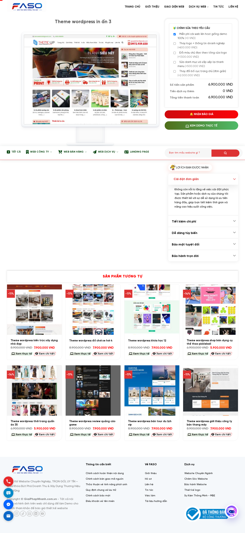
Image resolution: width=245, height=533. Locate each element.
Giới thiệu (152, 6)
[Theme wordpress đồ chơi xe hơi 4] (93, 309)
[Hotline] (8, 481)
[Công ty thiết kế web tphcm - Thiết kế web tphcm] (27, 6)
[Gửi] (225, 153)
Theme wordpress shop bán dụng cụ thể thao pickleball (210, 342)
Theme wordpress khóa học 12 (147, 340)
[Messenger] (8, 504)
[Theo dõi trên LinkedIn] (36, 514)
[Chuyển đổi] (234, 179)
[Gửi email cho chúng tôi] (29, 514)
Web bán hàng (74, 152)
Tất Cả (16, 152)
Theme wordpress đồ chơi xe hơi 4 (90, 340)
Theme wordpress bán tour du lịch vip (149, 423)
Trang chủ (132, 6)
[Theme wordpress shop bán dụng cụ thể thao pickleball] (210, 309)
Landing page (139, 152)
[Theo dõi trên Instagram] (17, 514)
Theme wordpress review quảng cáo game (92, 423)
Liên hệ (233, 6)
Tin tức (218, 6)
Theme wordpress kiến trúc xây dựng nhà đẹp (34, 342)
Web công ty (39, 152)
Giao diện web (174, 6)
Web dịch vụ (106, 152)
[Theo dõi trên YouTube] (42, 514)
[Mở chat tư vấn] (231, 511)
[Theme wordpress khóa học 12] (151, 309)
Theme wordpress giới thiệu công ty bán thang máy (209, 423)
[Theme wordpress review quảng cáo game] (93, 390)
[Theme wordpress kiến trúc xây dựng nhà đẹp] (34, 309)
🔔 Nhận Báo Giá (201, 114)
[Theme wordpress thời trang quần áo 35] (34, 390)
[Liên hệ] (8, 516)
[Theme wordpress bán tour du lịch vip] (151, 390)
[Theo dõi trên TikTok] (23, 514)
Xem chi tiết (46, 353)
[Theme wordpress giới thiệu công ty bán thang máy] (210, 390)
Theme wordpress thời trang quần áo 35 (32, 423)
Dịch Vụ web (197, 6)
